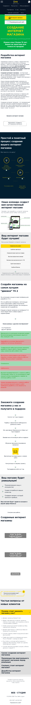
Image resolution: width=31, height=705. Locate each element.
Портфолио (10, 9)
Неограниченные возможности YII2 (15, 260)
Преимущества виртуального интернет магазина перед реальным (15, 660)
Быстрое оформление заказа (15, 256)
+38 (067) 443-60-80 (13, 12)
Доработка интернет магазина (11, 672)
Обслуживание (24, 6)
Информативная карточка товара (15, 253)
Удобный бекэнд (15, 267)
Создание (6, 6)
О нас (17, 9)
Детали (15, 529)
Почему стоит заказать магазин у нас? (12, 612)
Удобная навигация (16, 249)
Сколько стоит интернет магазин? (12, 666)
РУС (22, 12)
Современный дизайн (15, 245)
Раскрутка (14, 6)
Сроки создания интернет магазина (13, 654)
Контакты (23, 9)
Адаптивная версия (16, 263)
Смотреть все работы (14, 512)
